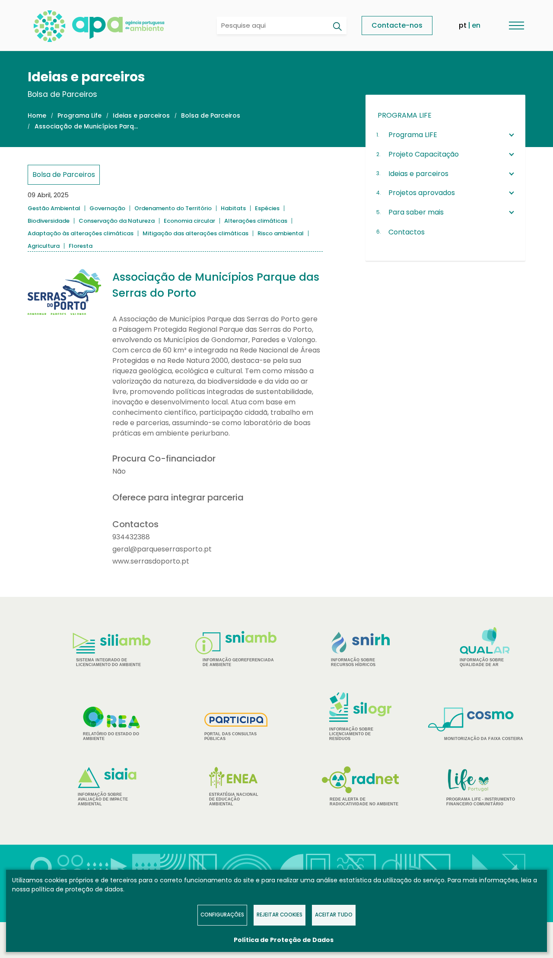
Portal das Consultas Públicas (230, 736)
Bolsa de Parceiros (210, 115)
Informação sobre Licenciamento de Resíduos (351, 734)
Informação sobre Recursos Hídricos (353, 662)
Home (37, 115)
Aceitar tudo (334, 914)
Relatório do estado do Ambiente (111, 736)
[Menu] (516, 25)
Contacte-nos (397, 25)
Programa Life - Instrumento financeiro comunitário (480, 787)
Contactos (406, 232)
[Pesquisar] (336, 26)
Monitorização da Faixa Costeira (483, 739)
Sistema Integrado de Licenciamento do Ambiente (108, 662)
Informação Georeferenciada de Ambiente (238, 662)
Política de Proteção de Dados (284, 940)
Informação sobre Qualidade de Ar (482, 662)
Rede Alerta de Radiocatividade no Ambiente (364, 801)
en (476, 25)
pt (463, 25)
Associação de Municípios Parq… (86, 126)
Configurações (222, 914)
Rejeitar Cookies (279, 914)
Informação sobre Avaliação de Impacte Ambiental (103, 799)
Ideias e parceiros (141, 115)
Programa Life (79, 115)
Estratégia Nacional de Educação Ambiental (233, 799)
